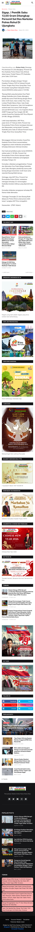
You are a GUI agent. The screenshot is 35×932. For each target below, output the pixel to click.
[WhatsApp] (12, 216)
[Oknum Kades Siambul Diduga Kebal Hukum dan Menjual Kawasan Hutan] (7, 762)
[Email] (20, 216)
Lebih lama (28, 272)
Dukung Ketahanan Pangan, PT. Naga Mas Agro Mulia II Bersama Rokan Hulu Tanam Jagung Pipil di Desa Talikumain (25, 241)
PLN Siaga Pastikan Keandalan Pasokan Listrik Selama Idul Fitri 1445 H (23, 831)
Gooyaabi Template (17, 929)
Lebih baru (6, 272)
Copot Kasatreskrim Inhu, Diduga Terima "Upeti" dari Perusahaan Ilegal (22, 770)
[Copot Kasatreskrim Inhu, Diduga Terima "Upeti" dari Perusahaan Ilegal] (7, 771)
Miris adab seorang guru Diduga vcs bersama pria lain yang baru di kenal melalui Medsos (23, 750)
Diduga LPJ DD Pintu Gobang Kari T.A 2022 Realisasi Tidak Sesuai (9, 263)
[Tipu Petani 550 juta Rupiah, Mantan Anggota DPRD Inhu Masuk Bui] (7, 741)
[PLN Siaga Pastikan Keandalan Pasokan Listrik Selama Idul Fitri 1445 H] (7, 832)
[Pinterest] (16, 216)
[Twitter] (8, 216)
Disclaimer (26, 919)
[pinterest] (25, 799)
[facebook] (9, 799)
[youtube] (17, 799)
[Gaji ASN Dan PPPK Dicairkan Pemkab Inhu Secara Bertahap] (7, 842)
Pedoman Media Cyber (18, 922)
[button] (2, 2)
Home (7, 919)
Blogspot (7, 927)
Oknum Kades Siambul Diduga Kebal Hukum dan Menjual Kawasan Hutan (22, 760)
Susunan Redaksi (16, 919)
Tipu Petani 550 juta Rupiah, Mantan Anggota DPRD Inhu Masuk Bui (23, 739)
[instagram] (21, 799)
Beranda (4, 9)
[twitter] (13, 799)
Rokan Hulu (11, 9)
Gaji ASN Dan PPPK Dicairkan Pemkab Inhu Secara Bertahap (23, 840)
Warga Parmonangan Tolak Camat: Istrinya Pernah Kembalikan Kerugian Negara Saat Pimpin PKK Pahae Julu (20, 602)
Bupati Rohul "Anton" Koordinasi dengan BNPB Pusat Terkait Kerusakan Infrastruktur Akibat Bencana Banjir (8, 241)
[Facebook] (4, 216)
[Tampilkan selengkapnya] (25, 216)
